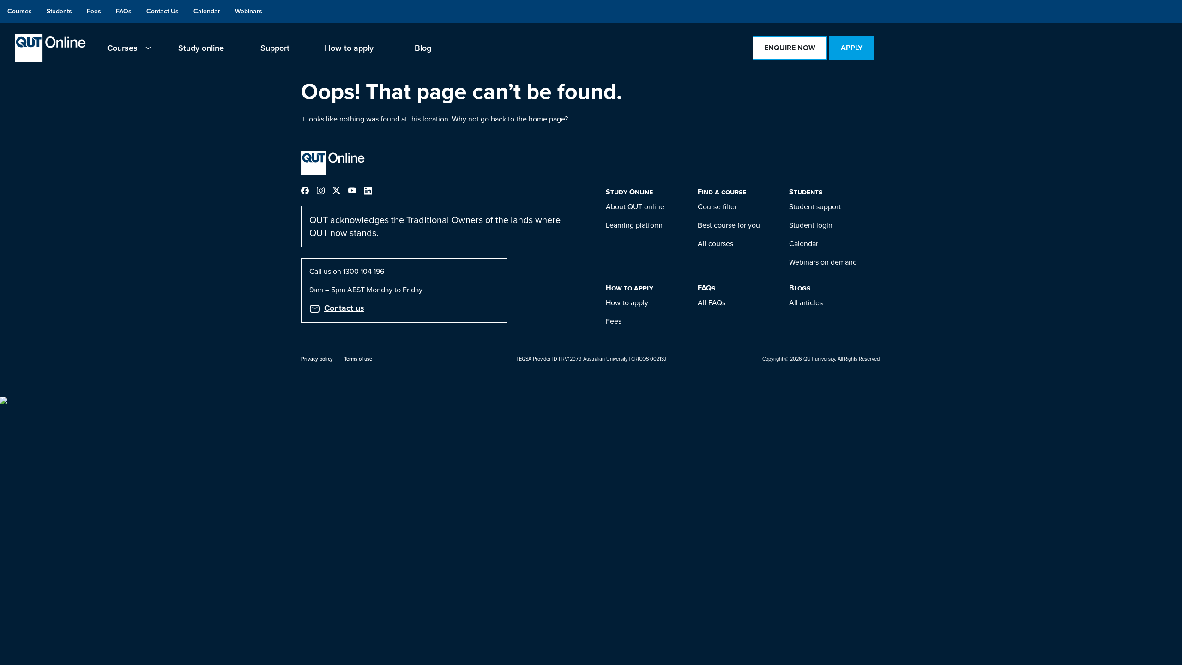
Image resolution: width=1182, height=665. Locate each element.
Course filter (717, 206)
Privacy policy (317, 359)
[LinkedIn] (372, 190)
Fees (613, 321)
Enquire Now (789, 47)
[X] (340, 190)
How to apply (627, 302)
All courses (715, 243)
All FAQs (711, 302)
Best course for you (729, 225)
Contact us (344, 308)
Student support (815, 206)
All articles (806, 302)
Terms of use (358, 359)
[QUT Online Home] (50, 48)
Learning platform (634, 225)
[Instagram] (324, 190)
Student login (810, 225)
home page (547, 119)
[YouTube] (356, 190)
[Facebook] (309, 190)
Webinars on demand (823, 262)
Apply (851, 47)
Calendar (803, 243)
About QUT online (635, 206)
